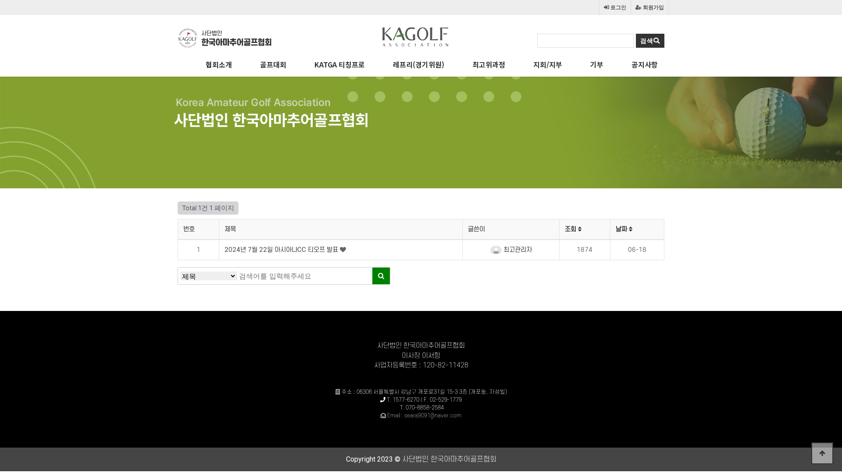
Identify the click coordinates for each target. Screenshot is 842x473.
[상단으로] (822, 453)
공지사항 (645, 64)
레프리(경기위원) (418, 64)
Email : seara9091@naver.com (424, 416)
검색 (646, 40)
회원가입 (653, 7)
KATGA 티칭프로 (339, 64)
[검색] (381, 276)
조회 (571, 229)
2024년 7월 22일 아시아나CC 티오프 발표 (282, 250)
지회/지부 (547, 64)
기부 (596, 64)
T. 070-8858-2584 (422, 408)
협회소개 (219, 64)
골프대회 (273, 64)
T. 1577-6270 (403, 400)
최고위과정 (488, 64)
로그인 (617, 7)
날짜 (622, 229)
